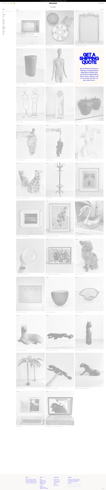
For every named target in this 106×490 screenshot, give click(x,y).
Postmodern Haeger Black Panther (52, 350)
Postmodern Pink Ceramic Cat (21, 350)
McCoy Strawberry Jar (79, 121)
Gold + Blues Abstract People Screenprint (53, 274)
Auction (3, 15)
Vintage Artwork (19, 426)
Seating (3, 20)
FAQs (55, 484)
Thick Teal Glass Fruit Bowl (50, 312)
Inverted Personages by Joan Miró (52, 236)
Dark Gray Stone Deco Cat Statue (81, 350)
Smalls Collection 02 (49, 45)
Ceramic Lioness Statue (79, 274)
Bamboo (3, 28)
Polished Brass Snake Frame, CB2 (81, 45)
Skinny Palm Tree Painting (20, 312)
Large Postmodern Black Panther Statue (82, 388)
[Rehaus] (53, 3)
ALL (3, 12)
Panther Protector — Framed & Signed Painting (54, 426)
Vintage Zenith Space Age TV (21, 45)
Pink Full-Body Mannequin (50, 83)
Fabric (3, 29)
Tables (3, 23)
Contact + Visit (56, 480)
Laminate (3, 31)
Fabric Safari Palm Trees (20, 388)
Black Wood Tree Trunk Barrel (21, 83)
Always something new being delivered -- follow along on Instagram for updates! (53, 0)
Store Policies (56, 485)
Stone (3, 32)
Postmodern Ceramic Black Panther (52, 388)
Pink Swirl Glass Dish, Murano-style (22, 274)
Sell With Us (56, 482)
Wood (3, 34)
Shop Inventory (56, 479)
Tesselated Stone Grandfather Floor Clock (53, 121)
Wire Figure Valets (19, 121)
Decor (3, 24)
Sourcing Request (57, 481)
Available (3, 14)
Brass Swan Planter (78, 236)
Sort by (17, 9)
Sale (3, 17)
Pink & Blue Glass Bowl (79, 312)
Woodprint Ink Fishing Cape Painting (22, 236)
